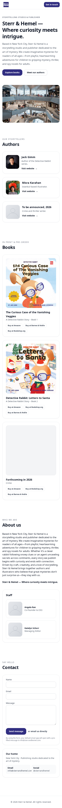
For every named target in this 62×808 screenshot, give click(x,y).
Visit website (29, 168)
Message (10, 703)
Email (8, 691)
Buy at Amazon (14, 325)
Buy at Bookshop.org (16, 331)
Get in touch (52, 4)
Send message (16, 731)
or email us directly (37, 731)
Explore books (12, 72)
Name (9, 679)
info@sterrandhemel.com (20, 770)
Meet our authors (35, 72)
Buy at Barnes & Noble (35, 325)
